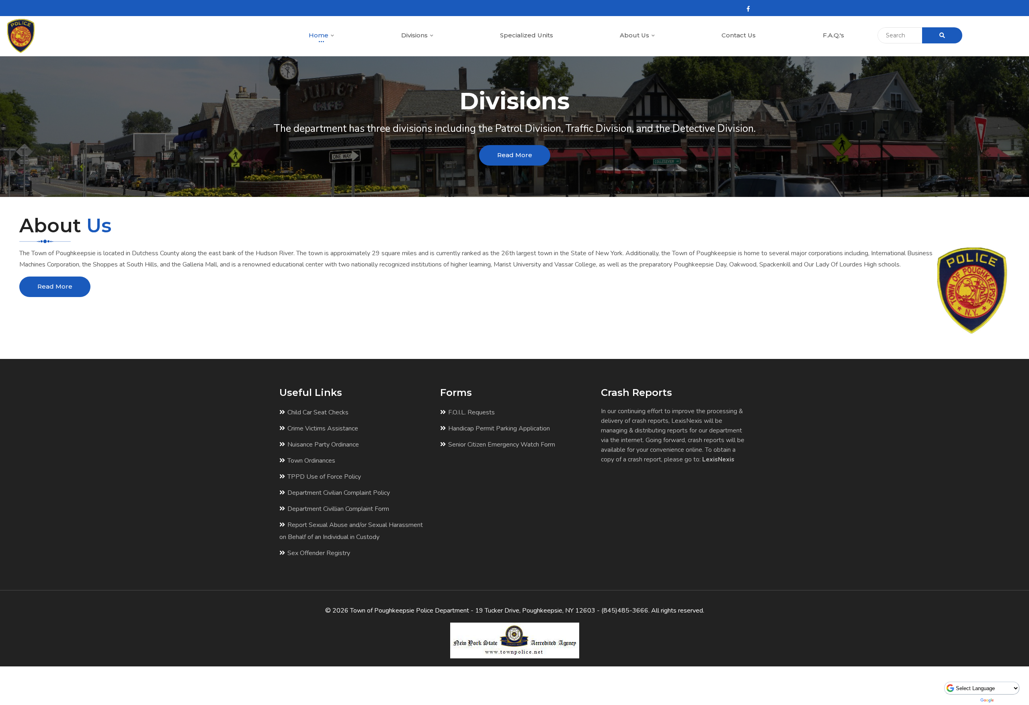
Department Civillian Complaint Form (338, 508)
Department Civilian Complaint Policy (338, 492)
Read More (514, 155)
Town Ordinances (311, 460)
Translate (1008, 700)
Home (319, 35)
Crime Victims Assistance (322, 428)
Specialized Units (526, 35)
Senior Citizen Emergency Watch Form (501, 444)
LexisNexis (718, 459)
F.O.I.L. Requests (471, 412)
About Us (635, 35)
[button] (332, 35)
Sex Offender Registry (318, 553)
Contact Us (739, 35)
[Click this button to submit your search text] (942, 35)
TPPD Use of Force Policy (324, 476)
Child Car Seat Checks (317, 412)
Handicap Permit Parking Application (499, 428)
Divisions (415, 35)
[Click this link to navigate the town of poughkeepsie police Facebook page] (748, 9)
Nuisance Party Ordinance (323, 444)
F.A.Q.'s (833, 35)
